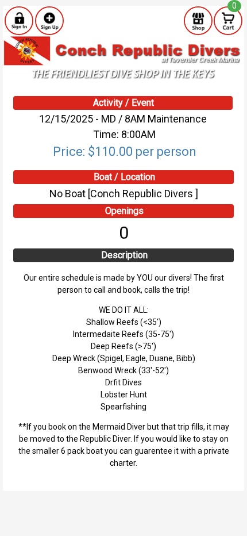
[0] (228, 20)
